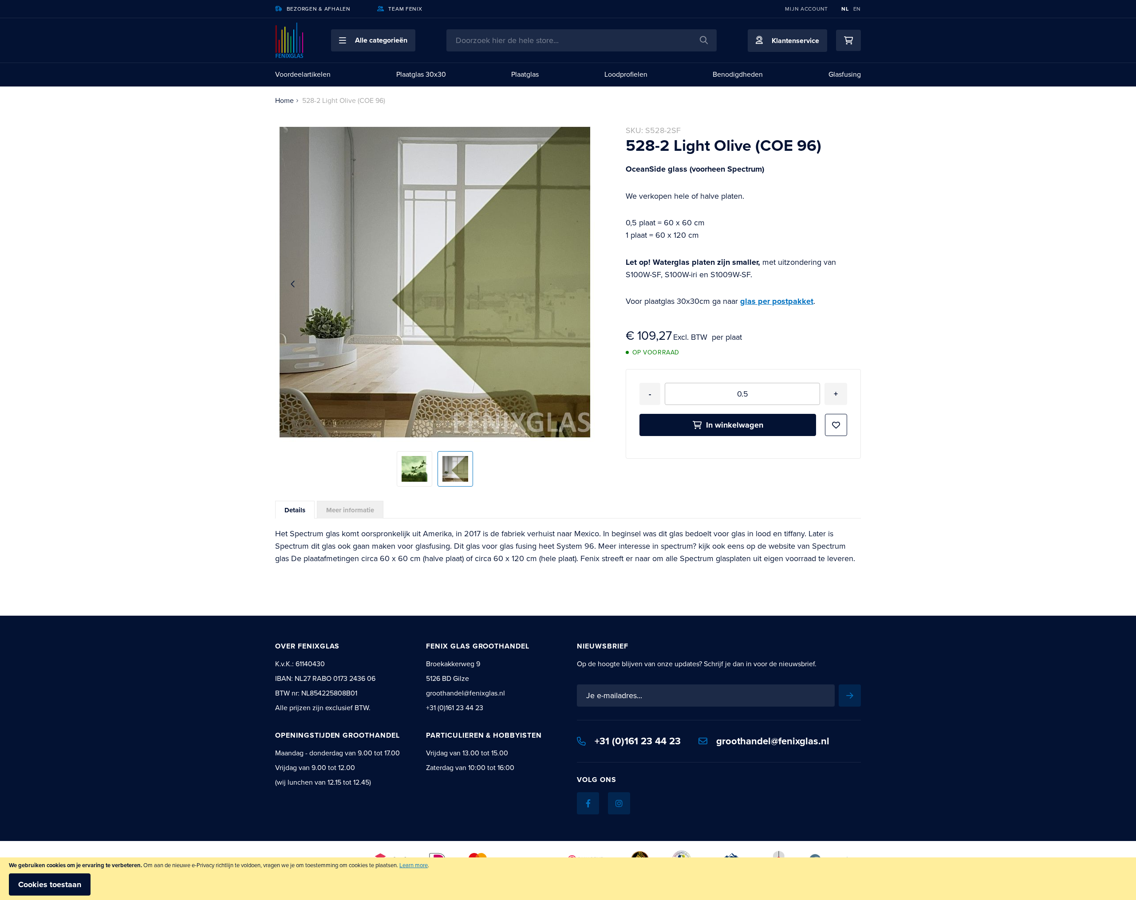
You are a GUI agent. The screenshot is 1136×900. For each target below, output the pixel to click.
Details (294, 510)
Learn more (413, 865)
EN (857, 9)
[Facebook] (588, 803)
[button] (373, 40)
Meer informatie (350, 510)
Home (284, 100)
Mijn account (806, 9)
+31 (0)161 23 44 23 (638, 741)
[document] (568, 879)
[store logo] (289, 40)
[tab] (295, 510)
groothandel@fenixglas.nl (772, 741)
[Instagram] (619, 803)
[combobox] (581, 40)
